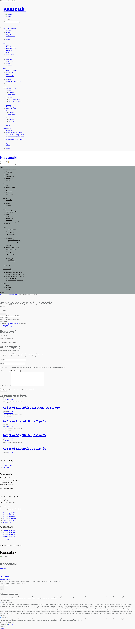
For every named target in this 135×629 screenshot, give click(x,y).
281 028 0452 (5, 576)
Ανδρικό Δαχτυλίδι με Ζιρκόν (24, 421)
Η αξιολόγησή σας (5, 385)
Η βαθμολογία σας (5, 371)
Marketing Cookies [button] (5, 600)
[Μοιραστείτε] (3, 626)
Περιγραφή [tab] (6, 325)
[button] (10, 316)
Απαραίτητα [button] (3, 615)
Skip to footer (12, 1)
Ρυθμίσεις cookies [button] (5, 583)
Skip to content (4, 1)
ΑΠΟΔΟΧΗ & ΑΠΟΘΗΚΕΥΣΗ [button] (7, 622)
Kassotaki (15, 9)
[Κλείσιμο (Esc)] (4, 626)
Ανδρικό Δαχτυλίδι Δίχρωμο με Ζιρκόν (31, 407)
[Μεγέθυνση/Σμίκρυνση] (0, 626)
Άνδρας (10, 294)
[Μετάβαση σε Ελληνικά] (9, 16)
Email (2, 363)
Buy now (3, 314)
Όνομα (2, 359)
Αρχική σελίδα (4, 294)
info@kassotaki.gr (5, 579)
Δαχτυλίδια (15, 294)
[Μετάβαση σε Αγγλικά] (9, 14)
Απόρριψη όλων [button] (22, 583)
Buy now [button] (10, 411)
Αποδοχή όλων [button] (14, 583)
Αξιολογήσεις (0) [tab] (7, 327)
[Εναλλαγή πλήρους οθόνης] (2, 626)
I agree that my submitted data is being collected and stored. (18, 389)
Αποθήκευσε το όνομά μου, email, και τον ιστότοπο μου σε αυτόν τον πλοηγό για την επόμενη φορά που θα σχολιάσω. (34, 367)
